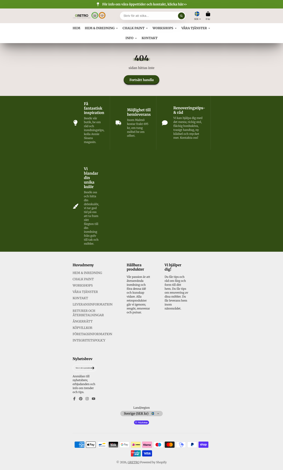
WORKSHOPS (163, 28)
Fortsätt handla (141, 80)
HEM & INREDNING (100, 28)
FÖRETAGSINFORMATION (92, 334)
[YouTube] (93, 398)
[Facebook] (74, 398)
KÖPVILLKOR (82, 328)
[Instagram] (87, 398)
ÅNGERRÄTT (83, 321)
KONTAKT (150, 38)
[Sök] (181, 15)
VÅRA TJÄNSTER (194, 28)
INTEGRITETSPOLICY (89, 340)
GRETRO (133, 462)
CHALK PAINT (133, 28)
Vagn (208, 15)
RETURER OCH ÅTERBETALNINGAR (88, 313)
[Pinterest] (80, 398)
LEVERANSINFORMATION (93, 304)
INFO (129, 38)
